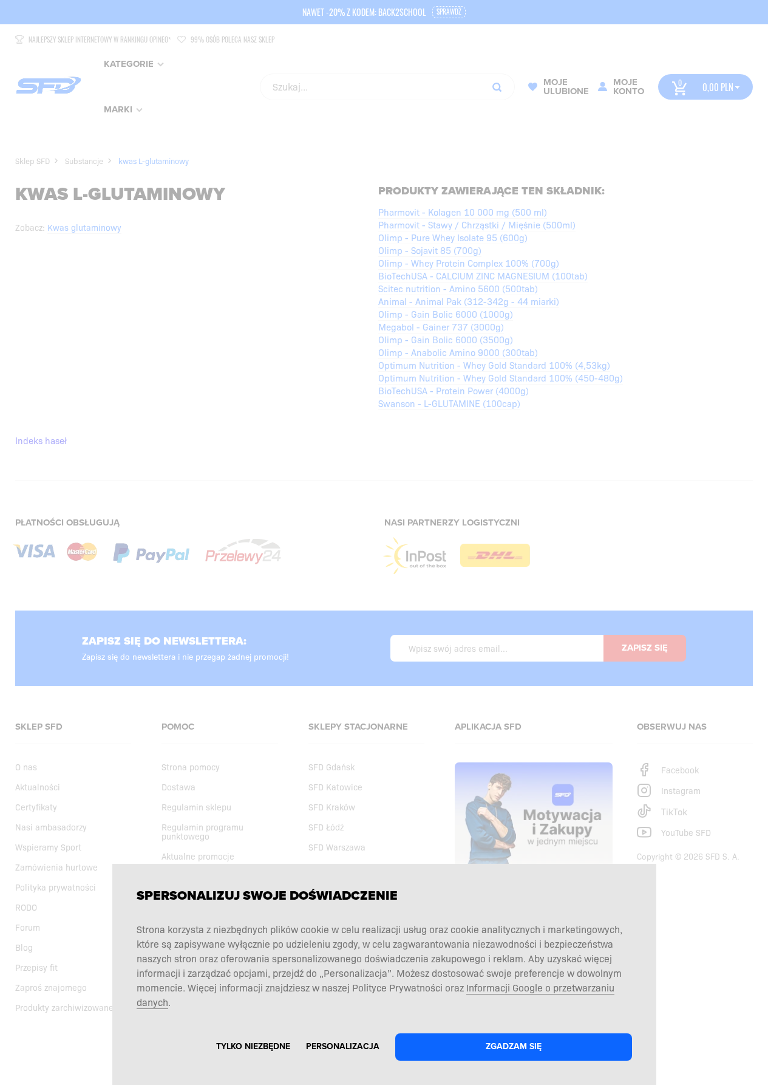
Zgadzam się (514, 1046)
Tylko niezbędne (253, 1046)
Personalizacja (342, 1046)
